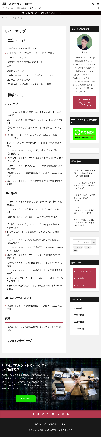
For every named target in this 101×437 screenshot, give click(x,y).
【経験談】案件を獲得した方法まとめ (25, 62)
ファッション (78, 247)
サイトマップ (34, 8)
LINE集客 (11, 193)
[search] (93, 242)
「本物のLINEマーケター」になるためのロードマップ (32, 75)
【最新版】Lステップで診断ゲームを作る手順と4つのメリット (84, 198)
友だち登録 (25, 398)
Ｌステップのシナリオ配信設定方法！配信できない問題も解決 (84, 222)
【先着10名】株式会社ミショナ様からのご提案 (29, 84)
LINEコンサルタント (18, 297)
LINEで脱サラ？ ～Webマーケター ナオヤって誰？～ (32, 53)
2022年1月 (78, 308)
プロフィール (7, 8)
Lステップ (11, 104)
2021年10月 (79, 329)
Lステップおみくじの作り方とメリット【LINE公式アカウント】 (84, 185)
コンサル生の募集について (19, 79)
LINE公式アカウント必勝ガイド (20, 4)
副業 (7, 318)
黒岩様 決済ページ (15, 70)
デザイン (87, 247)
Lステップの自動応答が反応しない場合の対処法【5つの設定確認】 (84, 173)
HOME (6, 18)
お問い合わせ (21, 8)
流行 (75, 250)
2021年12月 (79, 315)
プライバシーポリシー (17, 57)
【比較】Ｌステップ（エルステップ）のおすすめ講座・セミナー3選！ (84, 210)
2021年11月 (79, 322)
